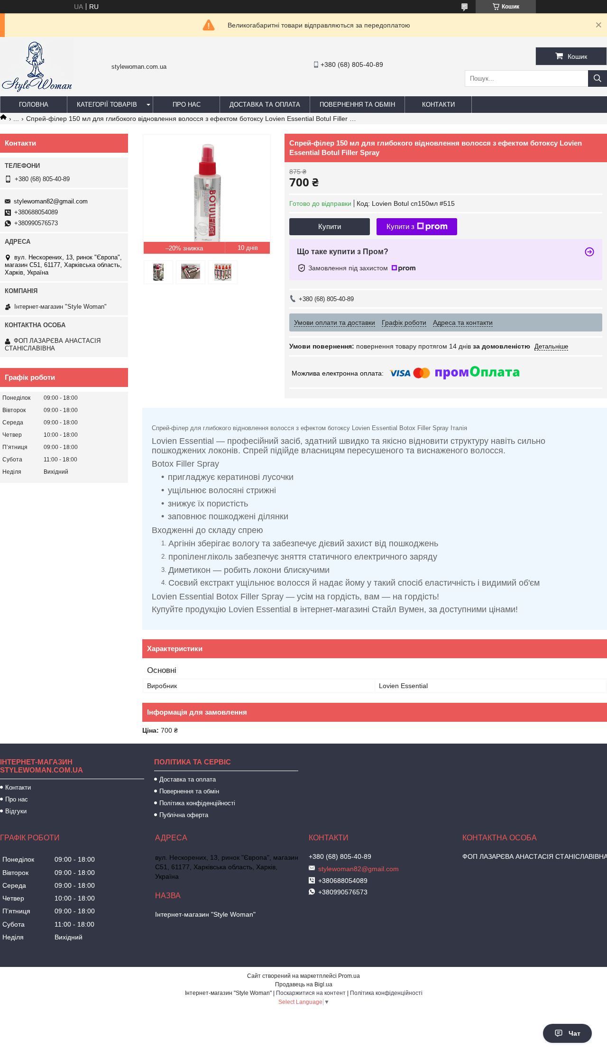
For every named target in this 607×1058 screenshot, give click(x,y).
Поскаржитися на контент (311, 993)
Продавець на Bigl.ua (303, 984)
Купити (329, 226)
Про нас (187, 104)
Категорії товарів (107, 104)
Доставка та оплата (265, 104)
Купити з (400, 226)
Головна (33, 104)
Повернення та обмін (357, 104)
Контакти (438, 104)
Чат (574, 1033)
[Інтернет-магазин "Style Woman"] (36, 92)
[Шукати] (597, 78)
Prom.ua (349, 976)
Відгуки (16, 811)
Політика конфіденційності (197, 803)
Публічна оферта (183, 815)
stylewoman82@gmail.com (51, 201)
